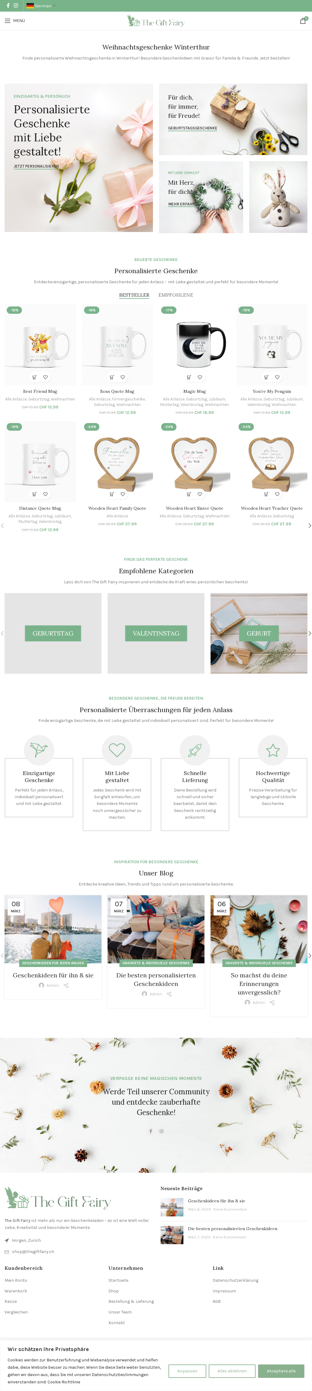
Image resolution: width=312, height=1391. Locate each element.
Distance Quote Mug (40, 508)
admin (53, 985)
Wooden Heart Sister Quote (194, 508)
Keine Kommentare (230, 1209)
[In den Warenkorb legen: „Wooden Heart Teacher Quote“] (266, 494)
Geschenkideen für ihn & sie (53, 975)
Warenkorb (16, 1291)
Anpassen (187, 1371)
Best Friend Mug (40, 391)
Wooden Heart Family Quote (117, 508)
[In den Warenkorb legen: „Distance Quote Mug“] (35, 494)
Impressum (224, 1291)
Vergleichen (16, 1312)
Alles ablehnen (232, 1371)
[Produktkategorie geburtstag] (53, 633)
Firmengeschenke (128, 399)
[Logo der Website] (156, 20)
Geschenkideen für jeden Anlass (53, 963)
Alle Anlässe (16, 399)
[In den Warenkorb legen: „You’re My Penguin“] (266, 377)
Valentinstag (191, 404)
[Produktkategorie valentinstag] (156, 633)
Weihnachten (63, 399)
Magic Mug (194, 391)
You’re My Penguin (272, 391)
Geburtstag (38, 399)
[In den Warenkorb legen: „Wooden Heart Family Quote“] (112, 494)
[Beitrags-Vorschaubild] (172, 1207)
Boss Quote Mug (117, 391)
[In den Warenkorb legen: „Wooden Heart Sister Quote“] (189, 494)
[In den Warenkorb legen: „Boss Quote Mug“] (112, 377)
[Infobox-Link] (39, 776)
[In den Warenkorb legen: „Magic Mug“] (189, 377)
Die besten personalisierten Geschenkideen (232, 1228)
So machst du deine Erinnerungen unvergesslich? (259, 983)
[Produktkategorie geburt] (259, 633)
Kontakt (116, 1322)
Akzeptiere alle (281, 1371)
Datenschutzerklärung (235, 1280)
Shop (113, 1291)
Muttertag (169, 404)
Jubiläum (217, 399)
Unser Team (120, 1312)
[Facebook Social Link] (8, 5)
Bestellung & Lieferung (131, 1301)
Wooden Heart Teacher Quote (272, 508)
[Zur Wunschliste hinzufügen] (45, 377)
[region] (156, 1365)
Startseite (118, 1280)
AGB (217, 1301)
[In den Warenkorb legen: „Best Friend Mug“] (35, 377)
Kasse (11, 1301)
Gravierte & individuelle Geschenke (156, 963)
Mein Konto (16, 1280)
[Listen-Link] (78, 1251)
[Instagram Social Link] (16, 5)
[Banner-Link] (79, 158)
